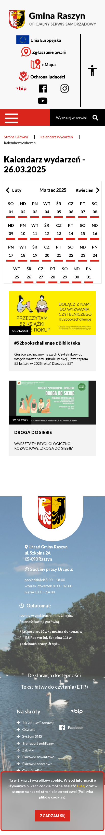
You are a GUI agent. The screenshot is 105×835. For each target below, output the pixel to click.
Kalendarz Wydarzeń (56, 137)
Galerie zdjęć (32, 770)
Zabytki (28, 750)
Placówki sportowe (37, 763)
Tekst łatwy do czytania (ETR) (54, 687)
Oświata (28, 729)
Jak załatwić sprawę (38, 722)
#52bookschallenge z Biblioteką (47, 343)
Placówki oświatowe (38, 757)
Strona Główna (16, 137)
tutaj (81, 786)
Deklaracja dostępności (54, 675)
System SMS (32, 736)
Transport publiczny (38, 743)
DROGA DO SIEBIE (33, 432)
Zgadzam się (52, 816)
